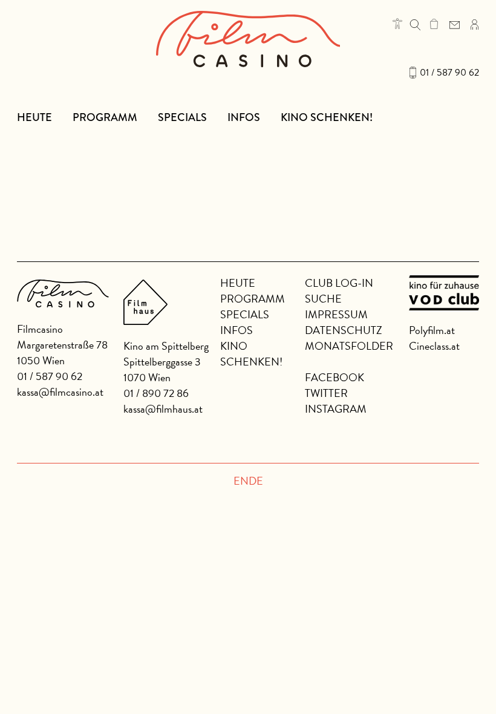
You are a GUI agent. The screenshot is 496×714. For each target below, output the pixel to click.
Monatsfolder (349, 346)
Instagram (336, 409)
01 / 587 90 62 (449, 73)
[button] (397, 23)
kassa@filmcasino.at (60, 392)
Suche (323, 298)
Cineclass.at (434, 346)
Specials (182, 117)
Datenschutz (343, 330)
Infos (243, 117)
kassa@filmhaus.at (163, 409)
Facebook (334, 377)
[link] (434, 23)
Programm (105, 117)
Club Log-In (339, 283)
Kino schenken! (327, 117)
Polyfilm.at (432, 330)
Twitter (326, 393)
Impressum (336, 314)
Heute (34, 117)
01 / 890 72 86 (156, 393)
